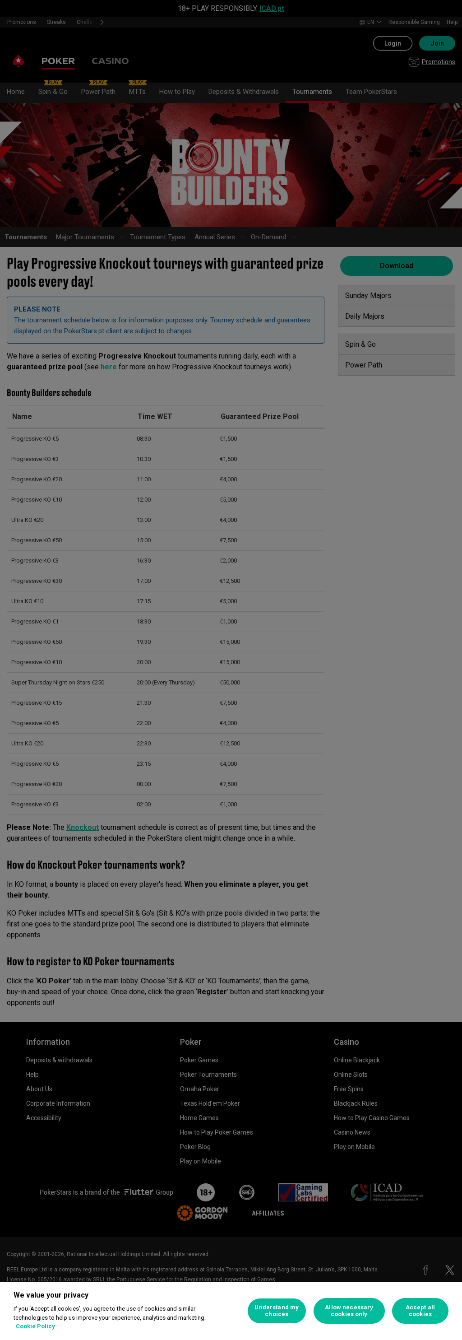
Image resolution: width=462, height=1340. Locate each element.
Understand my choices (276, 1311)
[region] (231, 1311)
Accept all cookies (420, 1311)
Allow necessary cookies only (349, 1311)
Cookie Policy (35, 1326)
